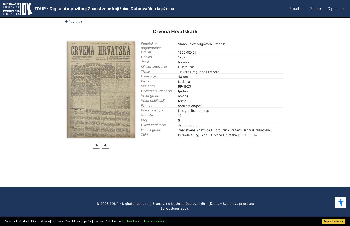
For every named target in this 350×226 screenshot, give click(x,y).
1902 (182, 57)
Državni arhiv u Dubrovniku (251, 130)
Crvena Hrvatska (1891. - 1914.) (235, 135)
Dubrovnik (186, 67)
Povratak (75, 22)
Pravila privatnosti (154, 221)
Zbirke (315, 8)
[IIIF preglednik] (96, 145)
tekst (182, 101)
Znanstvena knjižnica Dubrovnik (202, 130)
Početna (296, 8)
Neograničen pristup (193, 111)
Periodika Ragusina (192, 135)
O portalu (335, 8)
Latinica (184, 82)
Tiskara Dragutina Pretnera (198, 72)
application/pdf (190, 106)
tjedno (183, 91)
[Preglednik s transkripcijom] (105, 145)
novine (183, 96)
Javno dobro (188, 125)
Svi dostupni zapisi (175, 208)
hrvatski (184, 62)
